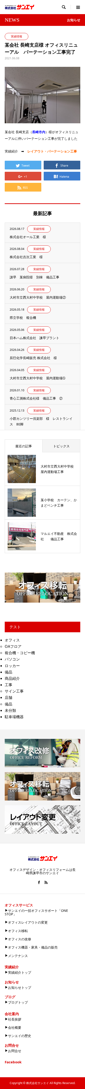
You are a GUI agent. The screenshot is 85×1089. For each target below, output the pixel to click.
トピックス (61, 446)
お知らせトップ (19, 987)
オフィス (12, 640)
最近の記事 (23, 446)
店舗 (8, 697)
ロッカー (12, 665)
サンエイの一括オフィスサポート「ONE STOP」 (36, 912)
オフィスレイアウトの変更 (28, 922)
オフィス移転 (18, 931)
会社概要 (14, 1027)
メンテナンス (18, 955)
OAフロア (13, 646)
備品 (8, 672)
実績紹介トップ (19, 972)
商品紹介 (12, 678)
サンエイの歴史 (19, 1035)
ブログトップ (18, 1002)
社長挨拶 (14, 1019)
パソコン (12, 659)
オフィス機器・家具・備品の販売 (33, 947)
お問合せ (14, 1051)
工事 (8, 684)
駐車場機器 (14, 716)
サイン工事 (14, 691)
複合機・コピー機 (20, 652)
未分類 (10, 710)
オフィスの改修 (19, 939)
